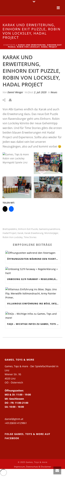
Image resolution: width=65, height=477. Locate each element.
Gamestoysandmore (49, 229)
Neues (54, 92)
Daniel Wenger (15, 92)
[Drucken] (12, 100)
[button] (17, 163)
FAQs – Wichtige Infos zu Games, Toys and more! (33, 324)
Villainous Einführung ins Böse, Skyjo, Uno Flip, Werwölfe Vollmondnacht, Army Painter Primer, (33, 303)
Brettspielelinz (10, 229)
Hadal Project (9, 233)
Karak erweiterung (33, 233)
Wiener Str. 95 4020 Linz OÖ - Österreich (14, 378)
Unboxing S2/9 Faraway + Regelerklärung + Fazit (33, 279)
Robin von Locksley (13, 237)
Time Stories (30, 237)
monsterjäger (51, 233)
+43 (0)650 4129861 (16, 423)
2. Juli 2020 (40, 92)
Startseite (9, 45)
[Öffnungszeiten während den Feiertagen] (32, 252)
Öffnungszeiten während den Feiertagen (33, 258)
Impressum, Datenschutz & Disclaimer (32, 466)
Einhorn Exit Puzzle (28, 229)
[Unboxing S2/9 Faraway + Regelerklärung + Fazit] (32, 271)
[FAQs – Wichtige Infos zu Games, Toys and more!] (32, 316)
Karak (20, 233)
